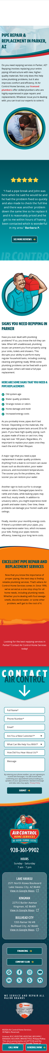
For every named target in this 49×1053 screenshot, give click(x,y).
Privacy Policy (35, 783)
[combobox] (24, 735)
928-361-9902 (24, 850)
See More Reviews (22, 239)
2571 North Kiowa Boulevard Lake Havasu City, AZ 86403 (24, 885)
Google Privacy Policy (12, 1043)
